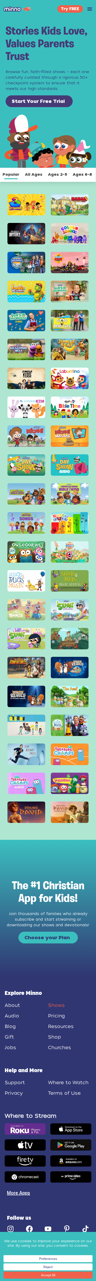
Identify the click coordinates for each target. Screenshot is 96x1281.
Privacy (14, 1093)
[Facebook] (29, 1228)
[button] (89, 9)
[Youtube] (48, 1228)
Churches (59, 1047)
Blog (10, 1026)
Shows (56, 1005)
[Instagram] (10, 1228)
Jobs (10, 1047)
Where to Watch (68, 1082)
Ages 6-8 (82, 174)
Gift (9, 1037)
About (12, 1005)
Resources (61, 1026)
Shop (54, 1037)
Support (15, 1082)
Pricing (56, 1016)
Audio (12, 1016)
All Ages (33, 174)
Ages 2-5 (57, 174)
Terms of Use (64, 1093)
